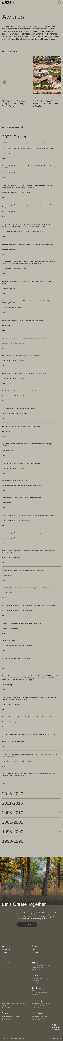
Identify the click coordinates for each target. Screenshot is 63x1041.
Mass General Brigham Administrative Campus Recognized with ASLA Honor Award (27, 588)
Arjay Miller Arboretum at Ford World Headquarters (17, 610)
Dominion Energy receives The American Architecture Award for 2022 (23, 570)
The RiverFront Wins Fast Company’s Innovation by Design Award (22, 320)
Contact (35, 953)
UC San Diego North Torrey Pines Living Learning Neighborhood (22, 485)
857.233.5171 (36, 969)
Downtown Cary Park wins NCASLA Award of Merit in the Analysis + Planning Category (28, 533)
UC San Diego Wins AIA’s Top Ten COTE (14, 480)
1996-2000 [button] (12, 831)
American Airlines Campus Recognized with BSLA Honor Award (21, 623)
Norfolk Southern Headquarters (11, 557)
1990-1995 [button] (12, 841)
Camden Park (6, 153)
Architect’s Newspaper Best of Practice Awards (16, 658)
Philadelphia (37, 1013)
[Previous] (4, 82)
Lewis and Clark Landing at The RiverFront (15, 308)
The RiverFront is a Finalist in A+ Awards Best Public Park (20, 391)
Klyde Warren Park (8, 450)
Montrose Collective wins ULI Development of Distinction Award (21, 498)
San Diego (36, 988)
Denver (5, 1013)
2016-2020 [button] (12, 793)
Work (4, 946)
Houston (35, 975)
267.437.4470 (36, 1020)
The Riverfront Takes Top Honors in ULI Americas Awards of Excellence (24, 338)
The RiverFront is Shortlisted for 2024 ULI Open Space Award (21, 355)
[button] (59, 2)
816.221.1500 (36, 1007)
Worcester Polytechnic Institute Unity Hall (14, 413)
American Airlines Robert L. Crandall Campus (16, 192)
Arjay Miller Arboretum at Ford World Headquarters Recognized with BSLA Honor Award (29, 605)
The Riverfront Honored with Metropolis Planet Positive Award (21, 426)
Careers (35, 946)
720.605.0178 (6, 1020)
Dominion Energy (7, 575)
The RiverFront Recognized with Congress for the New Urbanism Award (24, 373)
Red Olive (24, 1038)
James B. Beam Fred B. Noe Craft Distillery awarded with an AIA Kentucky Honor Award (29, 515)
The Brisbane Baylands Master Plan (13, 741)
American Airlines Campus (10, 628)
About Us (6, 949)
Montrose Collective (8, 503)
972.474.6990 (6, 1007)
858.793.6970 (36, 995)
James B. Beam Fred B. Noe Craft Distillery (15, 520)
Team (4, 953)
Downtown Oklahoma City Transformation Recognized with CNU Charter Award (26, 717)
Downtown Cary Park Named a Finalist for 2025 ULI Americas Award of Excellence (27, 244)
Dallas (5, 1000)
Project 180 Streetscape (9, 722)
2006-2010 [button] (12, 812)
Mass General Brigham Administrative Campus (16, 593)
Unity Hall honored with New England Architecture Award (19, 408)
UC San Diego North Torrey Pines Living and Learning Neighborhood (23, 231)
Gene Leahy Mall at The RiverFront (13, 343)
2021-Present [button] (15, 136)
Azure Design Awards (8, 640)
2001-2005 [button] (12, 822)
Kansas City (37, 1000)
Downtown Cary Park (8, 173)
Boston (35, 963)
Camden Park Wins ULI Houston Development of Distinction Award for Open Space (27, 148)
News (34, 949)
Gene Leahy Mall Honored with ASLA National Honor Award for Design (23, 463)
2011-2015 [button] (12, 803)
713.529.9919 (36, 982)
